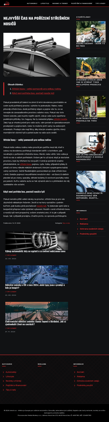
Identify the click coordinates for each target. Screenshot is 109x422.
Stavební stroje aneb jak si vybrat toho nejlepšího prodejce (89, 82)
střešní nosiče (60, 119)
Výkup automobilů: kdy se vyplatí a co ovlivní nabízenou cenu (35, 251)
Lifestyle (45, 3)
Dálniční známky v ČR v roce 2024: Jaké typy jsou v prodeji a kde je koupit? (35, 286)
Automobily (32, 3)
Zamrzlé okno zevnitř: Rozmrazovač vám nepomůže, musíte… (89, 195)
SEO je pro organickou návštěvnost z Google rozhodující (89, 157)
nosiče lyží (41, 206)
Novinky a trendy (60, 3)
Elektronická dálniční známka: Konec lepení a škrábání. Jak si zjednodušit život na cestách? (35, 323)
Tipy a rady (100, 3)
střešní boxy (26, 164)
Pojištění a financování (81, 3)
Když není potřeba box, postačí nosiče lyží (33, 93)
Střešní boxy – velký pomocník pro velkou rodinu (36, 89)
